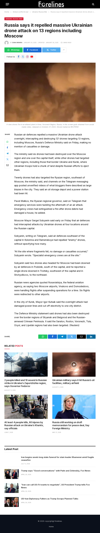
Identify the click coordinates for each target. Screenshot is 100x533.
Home (51, 526)
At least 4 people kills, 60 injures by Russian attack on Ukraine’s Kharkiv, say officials (24, 425)
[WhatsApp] (7, 142)
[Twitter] (7, 159)
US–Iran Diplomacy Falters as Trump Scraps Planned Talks (49, 498)
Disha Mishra (17, 42)
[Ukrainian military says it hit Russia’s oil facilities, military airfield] (74, 364)
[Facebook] (7, 148)
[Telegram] (7, 153)
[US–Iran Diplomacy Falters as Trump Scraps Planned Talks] (11, 502)
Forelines (58, 521)
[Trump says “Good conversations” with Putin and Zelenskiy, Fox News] (11, 474)
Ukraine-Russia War (13, 19)
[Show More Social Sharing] (63, 49)
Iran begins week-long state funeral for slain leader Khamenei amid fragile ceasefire (57, 458)
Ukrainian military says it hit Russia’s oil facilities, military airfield (73, 381)
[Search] (93, 4)
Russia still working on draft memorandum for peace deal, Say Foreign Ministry (70, 425)
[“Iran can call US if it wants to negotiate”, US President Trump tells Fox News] (11, 488)
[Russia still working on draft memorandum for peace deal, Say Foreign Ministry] (74, 407)
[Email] (7, 165)
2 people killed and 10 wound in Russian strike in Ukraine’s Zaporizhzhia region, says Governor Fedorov (25, 383)
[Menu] (7, 4)
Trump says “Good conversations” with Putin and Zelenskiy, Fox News (55, 470)
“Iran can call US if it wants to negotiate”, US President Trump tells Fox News (55, 486)
